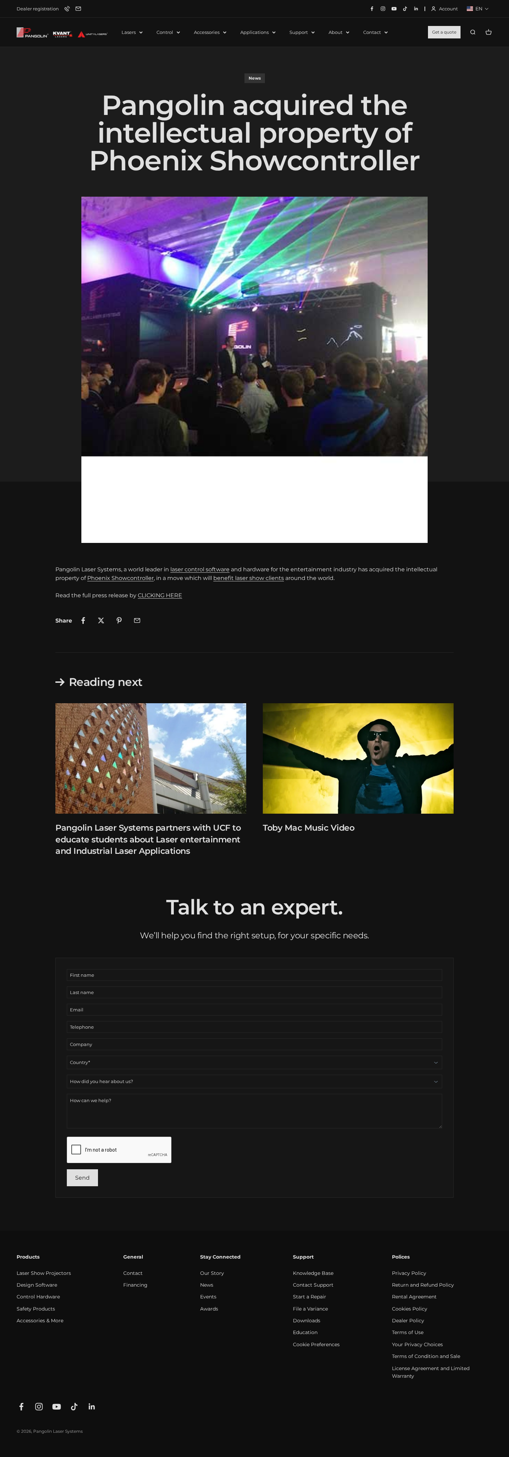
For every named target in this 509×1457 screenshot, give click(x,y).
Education (305, 1332)
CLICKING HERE (160, 595)
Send (82, 1177)
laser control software (200, 569)
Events (208, 1297)
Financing (135, 1285)
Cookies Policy (409, 1309)
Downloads (306, 1320)
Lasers (129, 32)
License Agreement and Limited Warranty (431, 1372)
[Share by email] (137, 620)
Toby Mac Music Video (308, 828)
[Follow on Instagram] (39, 1406)
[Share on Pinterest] (119, 620)
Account (444, 9)
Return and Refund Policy (423, 1285)
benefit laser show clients (248, 578)
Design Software (37, 1285)
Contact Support (313, 1285)
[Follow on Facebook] (21, 1406)
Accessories (207, 32)
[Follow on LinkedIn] (92, 1406)
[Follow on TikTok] (74, 1406)
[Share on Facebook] (83, 620)
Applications (254, 32)
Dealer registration (38, 8)
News (255, 78)
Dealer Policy (408, 1320)
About (335, 32)
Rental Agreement (414, 1297)
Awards (209, 1309)
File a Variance (310, 1309)
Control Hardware (38, 1297)
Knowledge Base (313, 1273)
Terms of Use (407, 1332)
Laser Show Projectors (44, 1273)
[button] (477, 9)
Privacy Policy (409, 1273)
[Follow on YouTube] (56, 1406)
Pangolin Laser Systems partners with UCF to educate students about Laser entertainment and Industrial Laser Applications (148, 839)
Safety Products (36, 1309)
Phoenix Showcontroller (120, 578)
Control (165, 32)
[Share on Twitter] (101, 620)
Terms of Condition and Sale (426, 1356)
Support (298, 32)
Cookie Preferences (316, 1344)
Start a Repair (309, 1297)
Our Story (212, 1273)
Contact (372, 32)
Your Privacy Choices (417, 1344)
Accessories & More (40, 1320)
